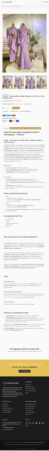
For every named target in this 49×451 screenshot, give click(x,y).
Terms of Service (25, 448)
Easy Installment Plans (30, 412)
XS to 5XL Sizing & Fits (7, 408)
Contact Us (27, 414)
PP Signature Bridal (8, 442)
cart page (19, 285)
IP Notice (32, 448)
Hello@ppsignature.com (9, 427)
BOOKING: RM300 (28, 104)
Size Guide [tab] (28, 128)
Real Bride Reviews (29, 386)
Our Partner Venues (6, 412)
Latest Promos (5, 406)
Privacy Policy (17, 448)
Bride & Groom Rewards (30, 388)
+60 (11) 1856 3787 (8, 429)
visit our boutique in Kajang (16, 295)
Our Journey (28, 384)
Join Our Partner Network (30, 390)
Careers (27, 392)
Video (11, 128)
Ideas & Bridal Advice (6, 410)
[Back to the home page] (2, 6)
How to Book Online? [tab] (19, 128)
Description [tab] (6, 128)
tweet (9, 115)
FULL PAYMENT (19, 104)
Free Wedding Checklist (30, 404)
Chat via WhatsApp (24, 371)
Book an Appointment (30, 406)
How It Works (5, 404)
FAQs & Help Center (29, 408)
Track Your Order (29, 410)
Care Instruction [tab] (36, 128)
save (14, 115)
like (4, 115)
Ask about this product (25, 111)
